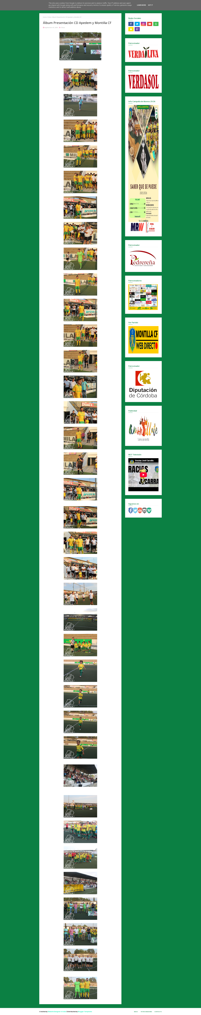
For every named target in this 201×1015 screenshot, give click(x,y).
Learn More (141, 5)
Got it (150, 5)
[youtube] (149, 24)
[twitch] (137, 29)
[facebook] (131, 24)
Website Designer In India (57, 1012)
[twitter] (137, 24)
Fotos (49, 17)
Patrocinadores (146, 1011)
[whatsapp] (155, 24)
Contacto (158, 1011)
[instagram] (143, 24)
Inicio (44, 17)
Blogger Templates (85, 1012)
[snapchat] (131, 29)
